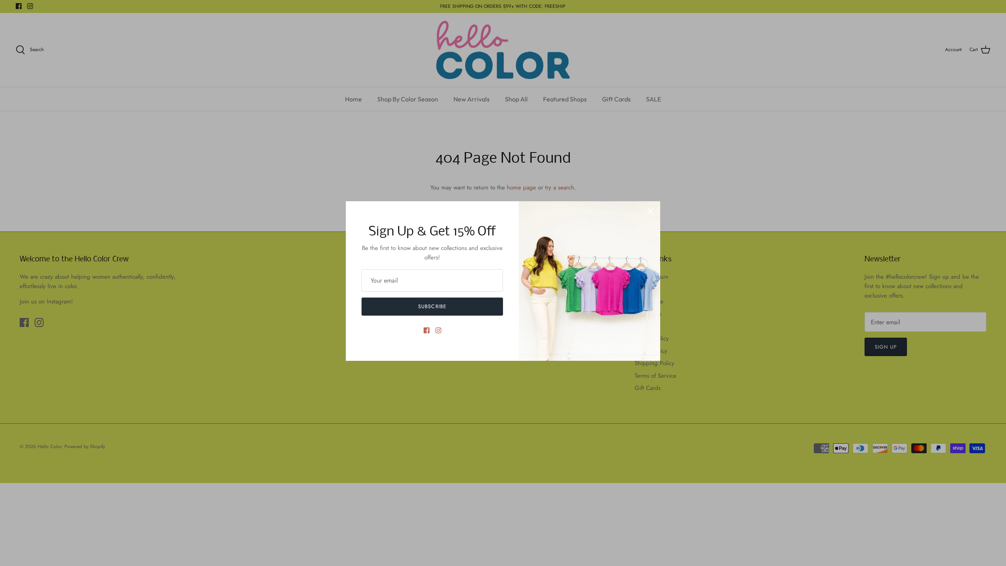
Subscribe (432, 306)
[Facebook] (427, 330)
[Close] (650, 211)
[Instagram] (438, 330)
